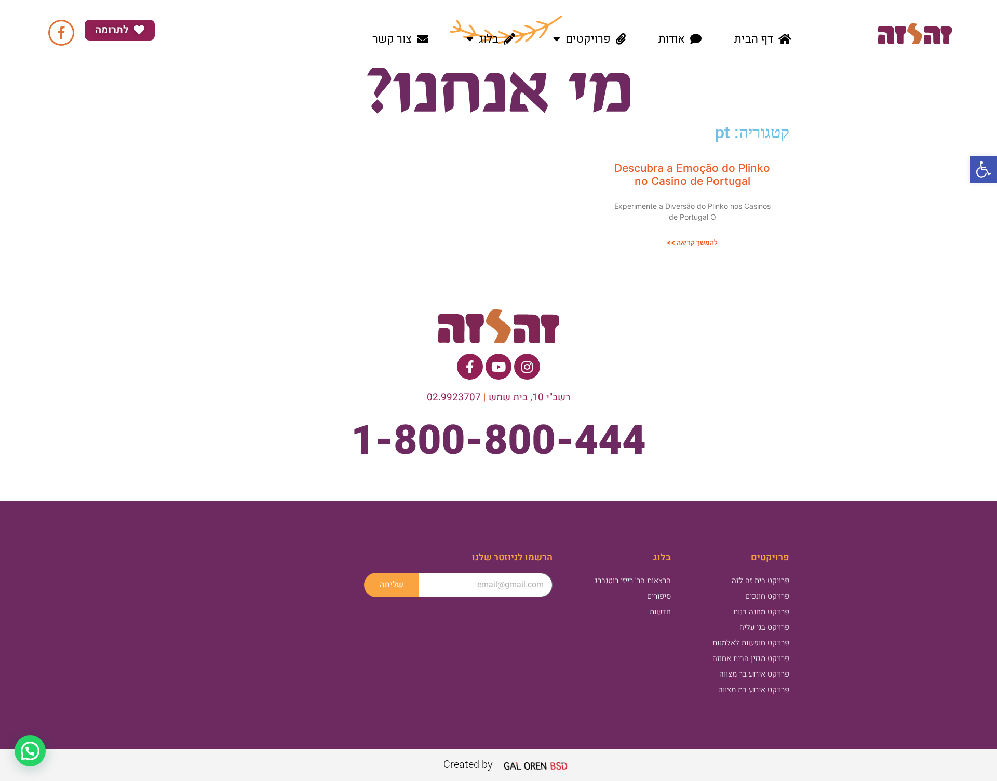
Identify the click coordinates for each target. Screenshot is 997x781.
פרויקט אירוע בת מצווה (753, 689)
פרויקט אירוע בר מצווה (754, 674)
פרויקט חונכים (767, 596)
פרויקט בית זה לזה (760, 580)
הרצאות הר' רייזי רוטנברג (633, 580)
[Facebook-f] (61, 33)
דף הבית (753, 39)
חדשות (660, 611)
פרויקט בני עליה (764, 627)
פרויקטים (588, 39)
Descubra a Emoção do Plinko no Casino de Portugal (692, 174)
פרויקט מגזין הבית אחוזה (750, 658)
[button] (983, 169)
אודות (671, 39)
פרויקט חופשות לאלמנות (750, 643)
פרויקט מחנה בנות (761, 611)
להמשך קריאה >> (692, 242)
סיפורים (659, 596)
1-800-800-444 (498, 440)
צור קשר (392, 39)
